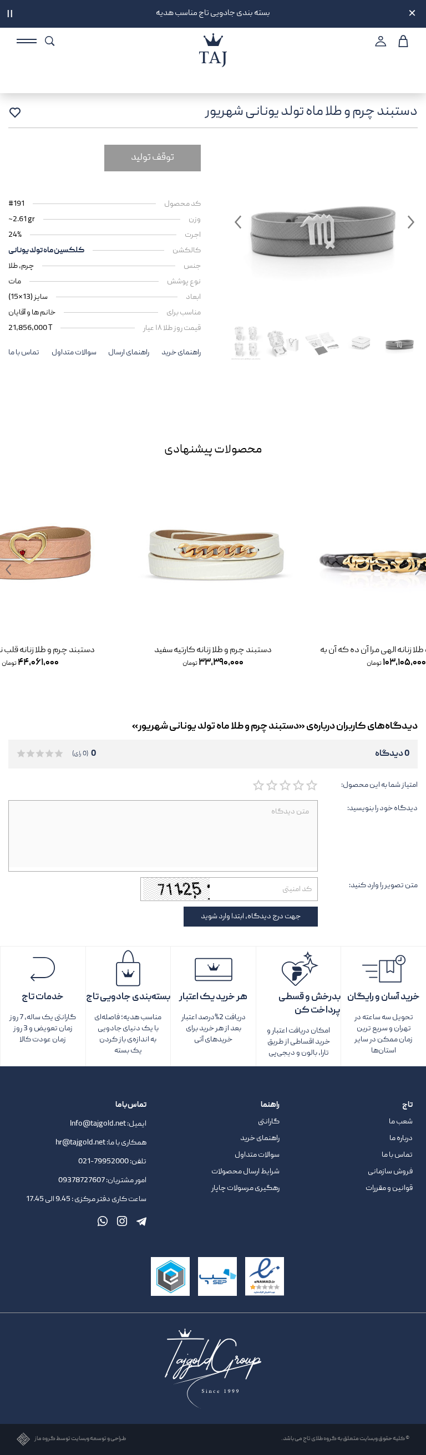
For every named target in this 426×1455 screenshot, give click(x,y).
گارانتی (269, 1121)
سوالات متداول (74, 352)
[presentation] (409, 570)
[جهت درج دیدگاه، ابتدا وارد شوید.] (311, 786)
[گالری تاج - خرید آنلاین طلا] (213, 39)
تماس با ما (23, 352)
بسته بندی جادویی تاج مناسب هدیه (213, 13)
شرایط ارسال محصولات (245, 1171)
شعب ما (401, 1121)
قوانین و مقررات (389, 1188)
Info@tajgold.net (98, 1124)
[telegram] (141, 1221)
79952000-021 (103, 1161)
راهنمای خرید (181, 352)
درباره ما (401, 1138)
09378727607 (82, 1180)
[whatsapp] (103, 1221)
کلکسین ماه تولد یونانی (46, 250)
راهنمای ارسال (128, 352)
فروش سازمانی (390, 1171)
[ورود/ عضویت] (379, 41)
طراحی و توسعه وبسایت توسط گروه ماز (80, 1439)
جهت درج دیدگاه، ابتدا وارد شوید (251, 916)
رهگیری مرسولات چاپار (245, 1188)
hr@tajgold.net (80, 1142)
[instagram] (122, 1221)
